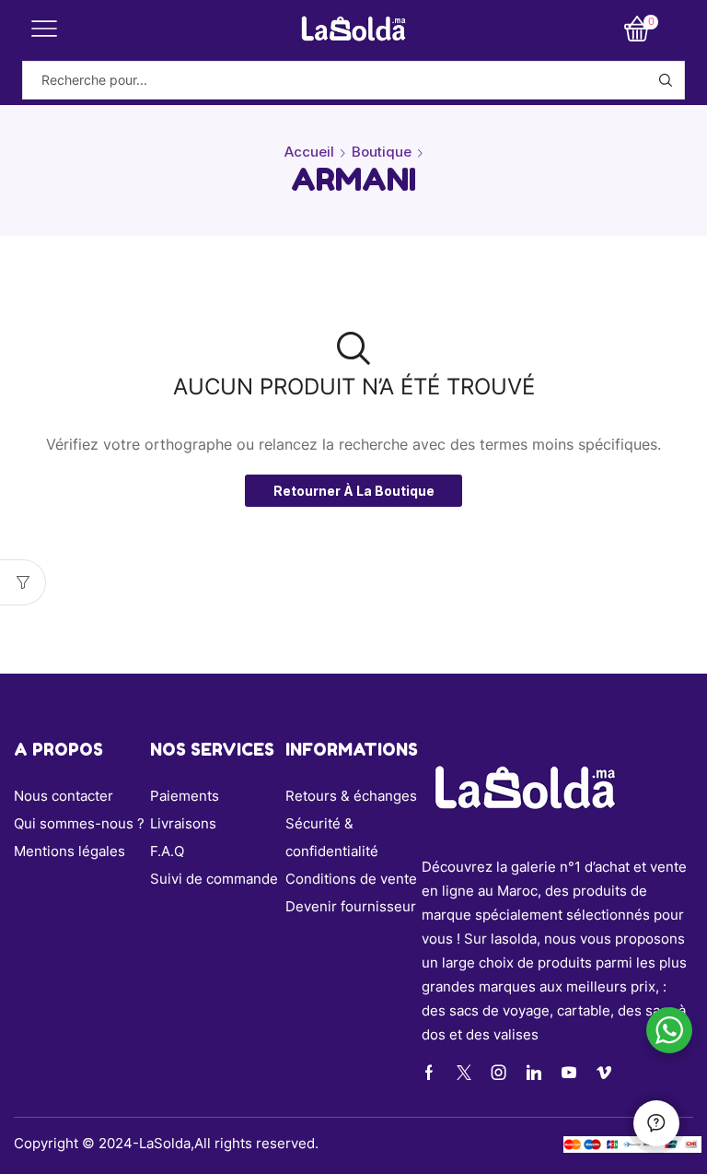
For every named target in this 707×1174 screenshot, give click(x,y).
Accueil (309, 151)
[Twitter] (464, 1072)
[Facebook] (429, 1072)
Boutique (381, 151)
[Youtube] (569, 1072)
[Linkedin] (534, 1072)
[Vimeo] (604, 1072)
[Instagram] (499, 1072)
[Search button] (665, 80)
